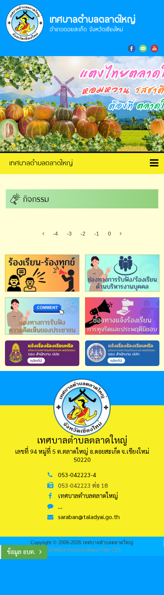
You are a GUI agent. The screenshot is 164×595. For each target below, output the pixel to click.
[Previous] (43, 233)
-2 (82, 234)
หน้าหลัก (38, 163)
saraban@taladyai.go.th (89, 517)
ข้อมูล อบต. (21, 552)
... (60, 506)
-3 (69, 234)
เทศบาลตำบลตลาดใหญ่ (88, 496)
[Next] (120, 233)
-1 (96, 234)
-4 (55, 234)
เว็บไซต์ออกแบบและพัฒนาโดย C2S (82, 550)
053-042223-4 (77, 475)
